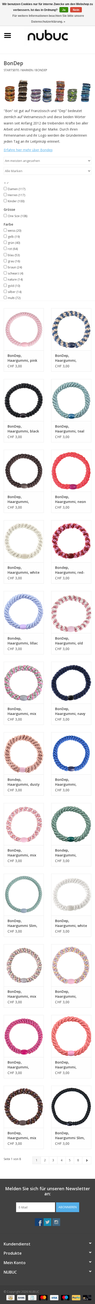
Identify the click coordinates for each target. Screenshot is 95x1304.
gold (14, 286)
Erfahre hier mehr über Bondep (28, 150)
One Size (17, 216)
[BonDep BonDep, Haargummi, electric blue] (71, 753)
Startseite (11, 70)
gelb (14, 237)
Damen (16, 189)
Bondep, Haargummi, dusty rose (24, 782)
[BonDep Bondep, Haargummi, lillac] (24, 612)
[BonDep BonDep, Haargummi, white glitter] (71, 895)
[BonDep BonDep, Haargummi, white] (24, 541)
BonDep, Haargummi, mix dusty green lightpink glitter (22, 994)
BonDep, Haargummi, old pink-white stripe (69, 641)
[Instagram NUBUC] (56, 1222)
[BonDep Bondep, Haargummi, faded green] (71, 824)
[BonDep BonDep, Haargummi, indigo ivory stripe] (71, 329)
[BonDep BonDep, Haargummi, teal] (71, 400)
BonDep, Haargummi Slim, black (70, 1135)
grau (14, 261)
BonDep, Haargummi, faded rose (65, 1065)
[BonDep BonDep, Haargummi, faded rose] (71, 1036)
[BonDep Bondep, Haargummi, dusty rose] (24, 753)
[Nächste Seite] (86, 1160)
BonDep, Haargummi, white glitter (71, 923)
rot (13, 249)
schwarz (15, 273)
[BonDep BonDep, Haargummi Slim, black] (71, 1107)
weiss (14, 231)
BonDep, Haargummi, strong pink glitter (23, 1065)
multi (14, 298)
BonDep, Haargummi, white (23, 570)
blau (14, 255)
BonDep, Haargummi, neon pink (70, 499)
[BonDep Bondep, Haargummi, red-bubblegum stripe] (71, 541)
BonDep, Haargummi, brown (18, 499)
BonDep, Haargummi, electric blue (65, 782)
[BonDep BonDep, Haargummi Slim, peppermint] (24, 895)
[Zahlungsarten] (10, 1297)
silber (14, 292)
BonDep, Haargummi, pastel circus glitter (65, 994)
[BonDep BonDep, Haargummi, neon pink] (71, 471)
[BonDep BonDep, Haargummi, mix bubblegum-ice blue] (24, 683)
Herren (16, 195)
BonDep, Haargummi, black (23, 428)
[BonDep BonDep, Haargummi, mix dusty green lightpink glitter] (24, 965)
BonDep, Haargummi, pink (22, 358)
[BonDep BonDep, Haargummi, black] (24, 400)
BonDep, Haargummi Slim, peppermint (22, 923)
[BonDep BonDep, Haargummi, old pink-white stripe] (71, 612)
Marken (27, 70)
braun (15, 267)
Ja (64, 10)
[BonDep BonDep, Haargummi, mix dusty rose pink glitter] (24, 824)
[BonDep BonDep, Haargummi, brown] (24, 471)
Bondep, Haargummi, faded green (65, 853)
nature (15, 279)
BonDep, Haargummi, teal (69, 428)
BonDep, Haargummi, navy (70, 711)
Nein (76, 10)
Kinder (16, 201)
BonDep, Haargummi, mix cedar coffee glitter (22, 1135)
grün (14, 243)
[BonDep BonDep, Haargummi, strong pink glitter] (24, 1036)
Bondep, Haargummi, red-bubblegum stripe (70, 570)
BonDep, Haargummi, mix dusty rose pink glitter (22, 853)
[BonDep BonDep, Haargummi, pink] (24, 329)
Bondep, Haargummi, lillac (23, 640)
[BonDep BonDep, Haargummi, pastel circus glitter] (71, 965)
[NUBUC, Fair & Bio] (55, 35)
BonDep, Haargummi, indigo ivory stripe (70, 358)
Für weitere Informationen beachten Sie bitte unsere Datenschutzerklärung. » (48, 18)
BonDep (41, 70)
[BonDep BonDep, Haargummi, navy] (71, 683)
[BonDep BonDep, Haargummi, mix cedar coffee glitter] (24, 1107)
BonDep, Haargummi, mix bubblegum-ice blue (22, 711)
